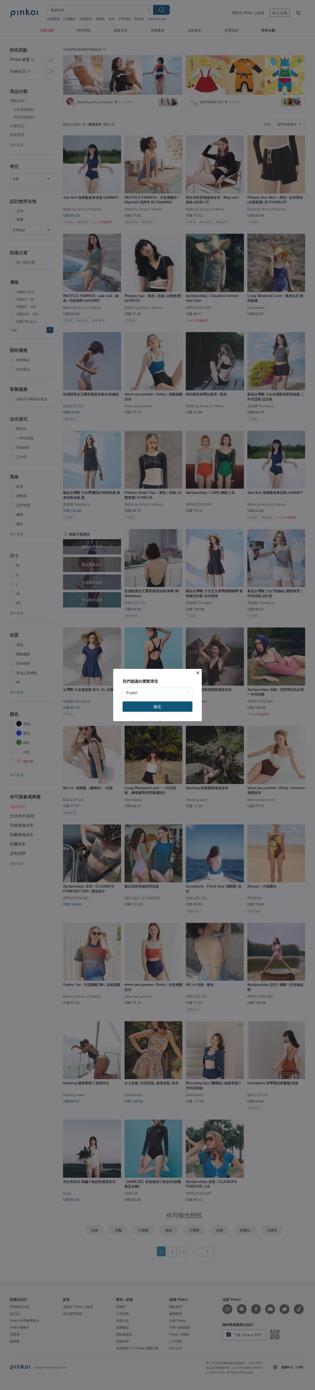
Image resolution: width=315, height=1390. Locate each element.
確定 (157, 706)
